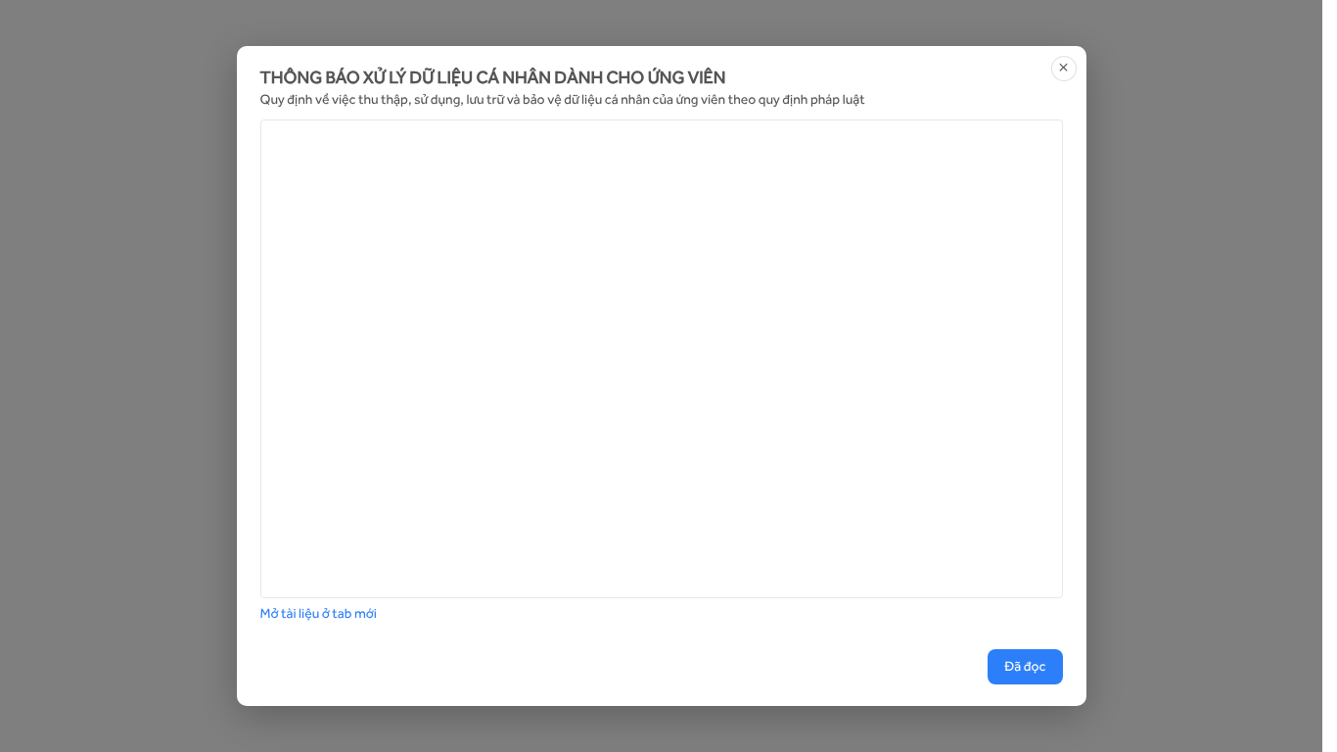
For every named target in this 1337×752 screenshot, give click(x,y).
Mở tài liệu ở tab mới (318, 614)
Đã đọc (1024, 667)
